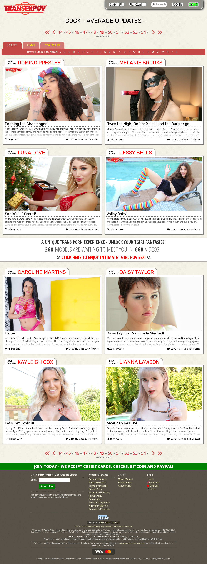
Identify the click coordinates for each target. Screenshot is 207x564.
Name (31, 45)
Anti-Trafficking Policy (99, 502)
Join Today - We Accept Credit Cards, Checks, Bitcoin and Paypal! (103, 466)
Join (193, 4)
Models (116, 4)
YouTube (154, 486)
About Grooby (124, 486)
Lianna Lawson (139, 362)
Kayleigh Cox (35, 362)
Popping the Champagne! (26, 124)
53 (135, 32)
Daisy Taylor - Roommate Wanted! (135, 333)
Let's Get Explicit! (19, 423)
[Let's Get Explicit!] (52, 394)
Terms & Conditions (98, 486)
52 (126, 32)
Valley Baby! (117, 214)
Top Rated (52, 45)
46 (76, 32)
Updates (137, 4)
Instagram (154, 482)
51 (118, 32)
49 (101, 32)
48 (93, 32)
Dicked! (11, 333)
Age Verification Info (99, 506)
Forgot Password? (97, 482)
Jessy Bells (135, 153)
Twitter (150, 479)
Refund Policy (95, 489)
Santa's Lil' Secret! (20, 214)
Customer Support (98, 479)
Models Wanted (125, 479)
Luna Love (31, 153)
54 (143, 32)
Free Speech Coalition (110, 523)
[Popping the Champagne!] (52, 94)
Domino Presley (39, 63)
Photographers (125, 482)
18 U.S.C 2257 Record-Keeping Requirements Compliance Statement (103, 527)
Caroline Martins (42, 272)
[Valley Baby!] (154, 184)
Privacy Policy (95, 496)
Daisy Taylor (136, 272)
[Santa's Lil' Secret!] (52, 184)
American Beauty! (122, 423)
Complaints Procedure (99, 509)
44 (60, 32)
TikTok (152, 489)
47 (85, 32)
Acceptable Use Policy (99, 492)
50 (110, 32)
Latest (12, 45)
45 (68, 32)
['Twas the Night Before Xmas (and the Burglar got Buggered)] (154, 94)
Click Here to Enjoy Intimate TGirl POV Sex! (104, 257)
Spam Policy (95, 499)
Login (177, 4)
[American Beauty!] (154, 394)
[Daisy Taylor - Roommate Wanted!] (154, 304)
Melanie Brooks (140, 63)
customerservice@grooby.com (132, 543)
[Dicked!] (52, 304)
